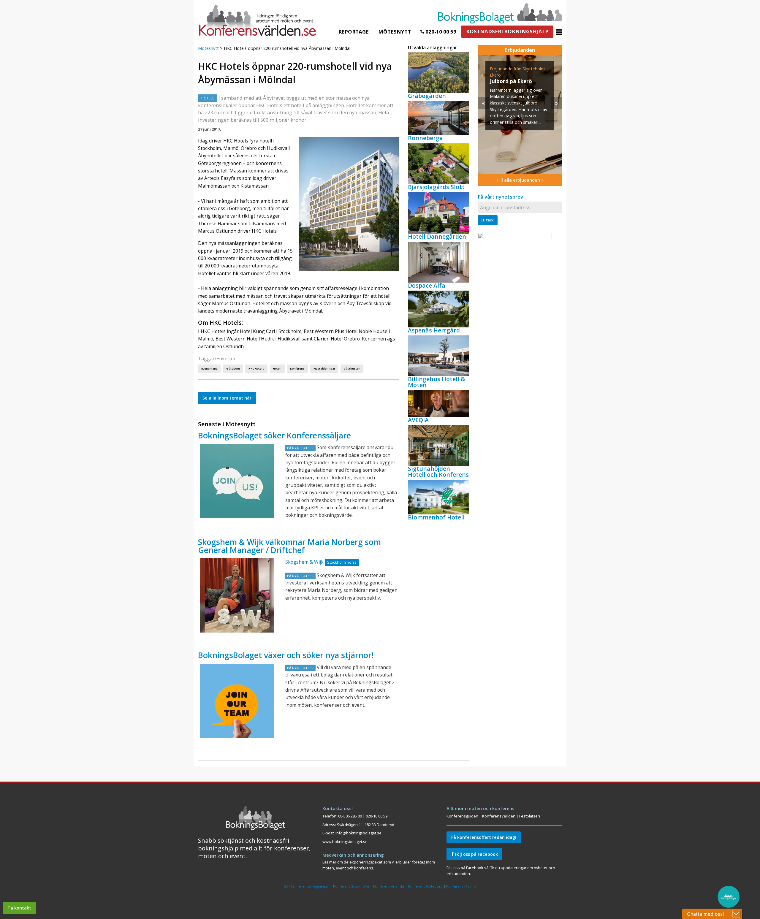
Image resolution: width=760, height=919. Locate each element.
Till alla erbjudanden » (520, 180)
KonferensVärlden (498, 816)
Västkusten (352, 368)
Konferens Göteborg (425, 886)
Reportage (353, 31)
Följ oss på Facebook (476, 854)
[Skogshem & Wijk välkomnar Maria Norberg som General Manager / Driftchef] (237, 595)
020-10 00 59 (440, 31)
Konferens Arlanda (388, 886)
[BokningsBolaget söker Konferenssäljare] (237, 481)
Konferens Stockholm (351, 886)
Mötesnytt (394, 31)
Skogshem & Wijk (304, 562)
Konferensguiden (462, 816)
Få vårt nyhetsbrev (500, 196)
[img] (520, 114)
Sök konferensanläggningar (306, 886)
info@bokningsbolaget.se (358, 833)
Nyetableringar (324, 368)
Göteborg (233, 368)
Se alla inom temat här (226, 398)
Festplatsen (529, 816)
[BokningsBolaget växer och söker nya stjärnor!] (237, 701)
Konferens (297, 368)
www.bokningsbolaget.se (345, 841)
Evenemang (209, 368)
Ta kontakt (19, 908)
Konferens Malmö (461, 886)
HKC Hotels (256, 368)
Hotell (277, 368)
